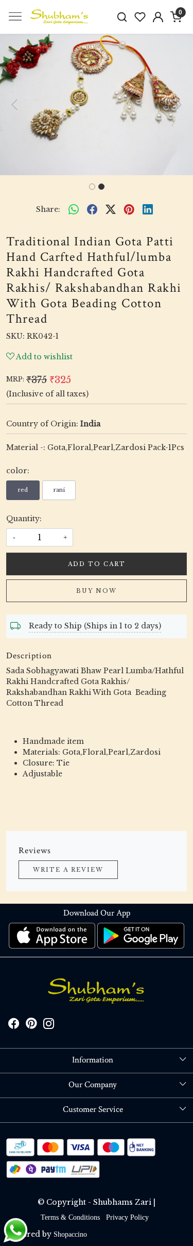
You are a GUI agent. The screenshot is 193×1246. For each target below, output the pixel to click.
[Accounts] (158, 17)
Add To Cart (97, 564)
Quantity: (24, 518)
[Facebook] (14, 1026)
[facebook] (92, 210)
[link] (122, 17)
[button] (14, 104)
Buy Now (96, 590)
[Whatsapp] (73, 210)
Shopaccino (70, 1234)
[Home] (60, 17)
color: (17, 470)
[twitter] (110, 210)
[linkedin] (147, 210)
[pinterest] (129, 210)
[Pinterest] (31, 1026)
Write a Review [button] (68, 869)
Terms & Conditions (70, 1217)
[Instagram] (49, 1026)
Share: (48, 209)
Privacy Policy (127, 1217)
